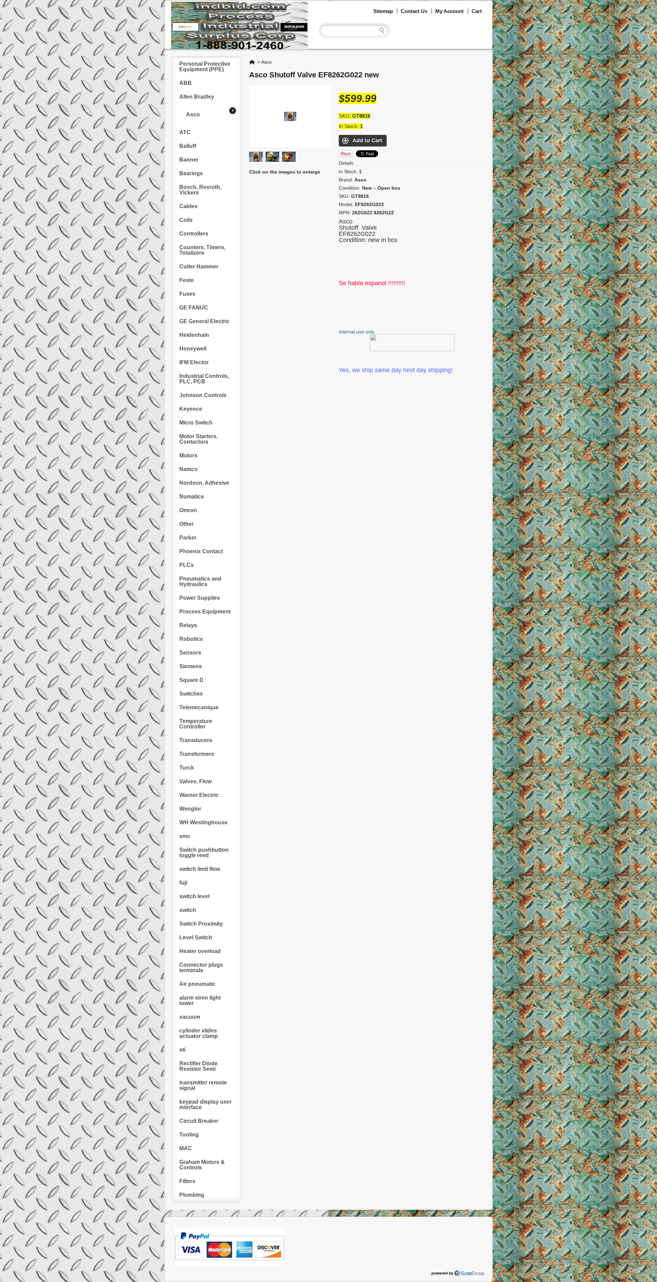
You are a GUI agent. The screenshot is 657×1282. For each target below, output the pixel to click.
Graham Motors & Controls (202, 1164)
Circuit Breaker (198, 1121)
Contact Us (414, 11)
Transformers (196, 754)
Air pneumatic (197, 984)
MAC (185, 1148)
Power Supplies (199, 598)
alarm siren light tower (200, 1000)
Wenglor (190, 809)
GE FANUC (193, 307)
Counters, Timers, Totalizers (202, 250)
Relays (188, 625)
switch (187, 910)
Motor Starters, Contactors (198, 439)
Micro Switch (195, 423)
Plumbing (191, 1195)
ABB (185, 83)
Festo (186, 280)
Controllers (193, 234)
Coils (186, 220)
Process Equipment (205, 611)
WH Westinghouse (203, 822)
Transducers (195, 740)
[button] (656, 1281)
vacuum (189, 1017)
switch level (194, 896)
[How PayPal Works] (229, 1263)
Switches (191, 694)
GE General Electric (204, 321)
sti (182, 1050)
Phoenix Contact (201, 551)
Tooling (189, 1135)
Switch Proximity (201, 924)
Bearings (191, 173)
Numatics (191, 496)
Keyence (190, 409)
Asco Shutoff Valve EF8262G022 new (314, 75)
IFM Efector (194, 362)
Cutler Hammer (198, 266)
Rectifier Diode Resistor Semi (198, 1066)
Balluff (187, 146)
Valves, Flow (195, 781)
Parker (187, 538)
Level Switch (195, 937)
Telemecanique (199, 707)
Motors (188, 455)
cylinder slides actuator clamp (198, 1033)
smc (184, 836)
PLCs (186, 565)
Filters (187, 1181)
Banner (188, 160)
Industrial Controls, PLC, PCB (204, 378)
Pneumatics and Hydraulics (200, 581)
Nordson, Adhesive (204, 483)
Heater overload (200, 951)
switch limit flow (199, 869)
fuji (183, 883)
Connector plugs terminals (201, 967)
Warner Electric (199, 795)
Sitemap (383, 11)
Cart (477, 11)
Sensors (190, 653)
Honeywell (192, 349)
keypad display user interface (205, 1104)
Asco (193, 114)
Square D (191, 680)
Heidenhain (194, 335)
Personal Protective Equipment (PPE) (204, 66)
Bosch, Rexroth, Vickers (200, 189)
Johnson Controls (203, 395)
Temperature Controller (195, 723)
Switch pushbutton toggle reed (204, 852)
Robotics (191, 639)
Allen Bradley (196, 97)
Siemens (190, 666)
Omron (188, 510)
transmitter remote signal (203, 1085)
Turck (186, 768)
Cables (188, 206)
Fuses (187, 294)
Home (252, 62)
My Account (449, 11)
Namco (188, 469)
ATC (185, 132)
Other (186, 524)
